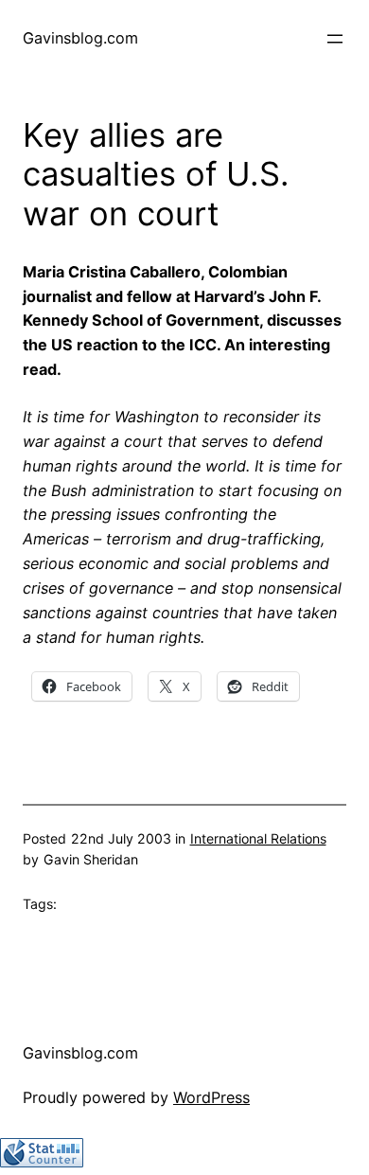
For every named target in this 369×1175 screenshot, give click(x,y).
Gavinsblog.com (80, 37)
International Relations (258, 838)
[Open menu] (335, 38)
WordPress (211, 1097)
